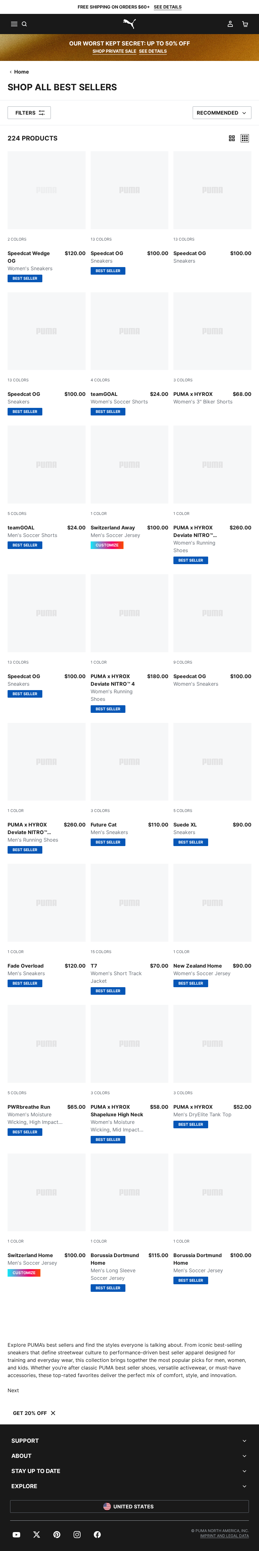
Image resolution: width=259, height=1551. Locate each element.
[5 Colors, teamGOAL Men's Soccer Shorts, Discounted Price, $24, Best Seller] (47, 487)
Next (13, 1390)
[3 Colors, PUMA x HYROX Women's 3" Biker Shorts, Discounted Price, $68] (212, 349)
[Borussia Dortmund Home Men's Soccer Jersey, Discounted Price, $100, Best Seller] (212, 1219)
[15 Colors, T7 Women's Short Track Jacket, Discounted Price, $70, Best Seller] (130, 929)
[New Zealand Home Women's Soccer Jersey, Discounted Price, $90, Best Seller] (212, 925)
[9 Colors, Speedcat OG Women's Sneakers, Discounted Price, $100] (212, 631)
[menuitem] (16, 1534)
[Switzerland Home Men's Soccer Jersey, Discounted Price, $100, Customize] (47, 1215)
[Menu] (14, 24)
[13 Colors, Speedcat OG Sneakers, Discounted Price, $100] (212, 208)
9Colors (182, 662)
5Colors (17, 513)
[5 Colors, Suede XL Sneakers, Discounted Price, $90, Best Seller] (212, 784)
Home (21, 72)
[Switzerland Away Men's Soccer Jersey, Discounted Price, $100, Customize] (130, 487)
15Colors (101, 951)
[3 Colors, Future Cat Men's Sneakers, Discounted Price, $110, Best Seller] (130, 784)
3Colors (183, 380)
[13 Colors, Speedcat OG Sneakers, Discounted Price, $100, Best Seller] (130, 213)
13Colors (101, 239)
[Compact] (232, 138)
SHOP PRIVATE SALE (114, 51)
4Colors (100, 380)
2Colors (17, 239)
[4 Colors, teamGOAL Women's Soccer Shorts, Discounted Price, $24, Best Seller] (130, 354)
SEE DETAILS (168, 6)
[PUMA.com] (129, 24)
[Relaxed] (244, 138)
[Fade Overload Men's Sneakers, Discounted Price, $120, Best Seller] (47, 925)
